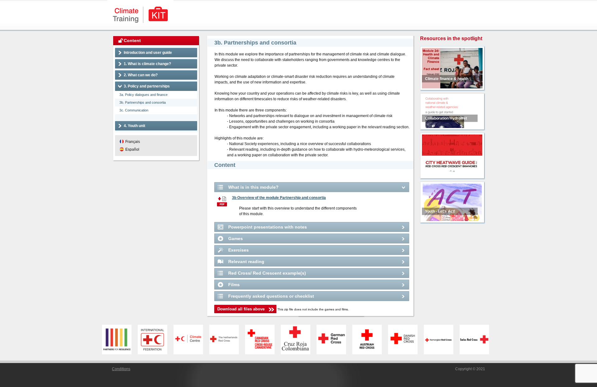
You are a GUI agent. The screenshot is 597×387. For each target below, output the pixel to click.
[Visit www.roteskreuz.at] (370, 339)
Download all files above (241, 309)
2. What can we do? (141, 75)
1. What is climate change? (147, 64)
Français (132, 141)
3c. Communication (133, 110)
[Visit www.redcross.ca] (263, 339)
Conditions (121, 369)
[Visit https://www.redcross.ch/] (477, 339)
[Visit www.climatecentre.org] (191, 339)
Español (132, 149)
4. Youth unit (134, 126)
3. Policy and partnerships (147, 86)
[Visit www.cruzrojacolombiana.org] (299, 339)
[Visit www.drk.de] (334, 339)
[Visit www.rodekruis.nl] (227, 339)
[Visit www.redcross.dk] (406, 339)
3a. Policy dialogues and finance (143, 95)
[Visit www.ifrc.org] (156, 339)
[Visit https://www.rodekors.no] (442, 339)
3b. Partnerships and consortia (142, 102)
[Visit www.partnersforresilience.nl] (120, 339)
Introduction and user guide (148, 52)
